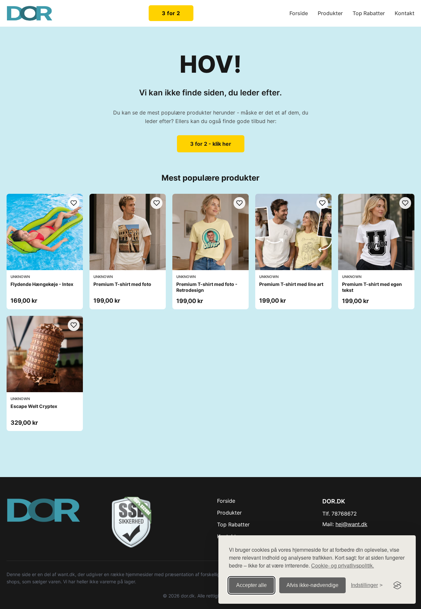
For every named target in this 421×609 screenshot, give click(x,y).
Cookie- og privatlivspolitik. (342, 565)
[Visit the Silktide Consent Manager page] (397, 585)
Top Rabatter (369, 13)
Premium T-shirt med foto (122, 284)
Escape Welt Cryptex (34, 406)
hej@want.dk (351, 524)
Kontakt (404, 13)
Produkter (330, 13)
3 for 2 (171, 13)
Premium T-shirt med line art (291, 284)
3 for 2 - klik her (210, 143)
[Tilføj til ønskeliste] (74, 203)
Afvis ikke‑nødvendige (312, 585)
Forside (298, 13)
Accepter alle (251, 585)
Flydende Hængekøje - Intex (42, 284)
